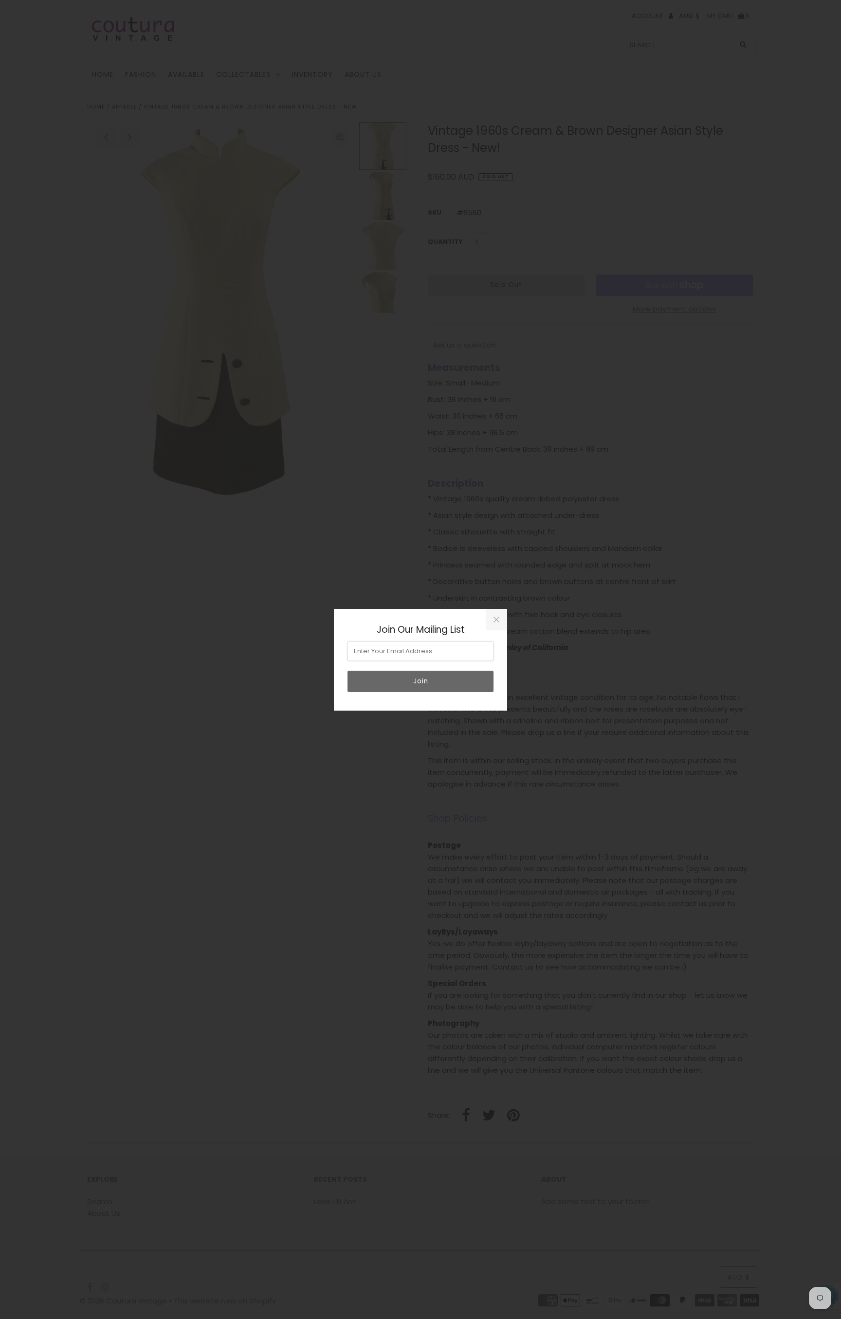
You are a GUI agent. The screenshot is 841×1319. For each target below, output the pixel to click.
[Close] (496, 619)
